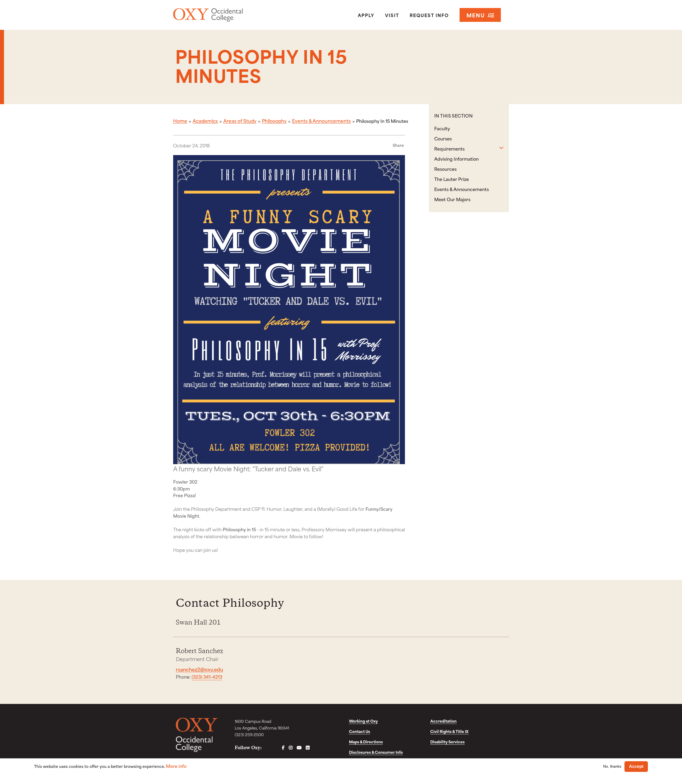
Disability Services (447, 742)
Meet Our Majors (452, 199)
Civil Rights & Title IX (449, 731)
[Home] (227, 15)
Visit (392, 15)
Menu (475, 15)
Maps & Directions (366, 742)
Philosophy (274, 120)
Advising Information (456, 158)
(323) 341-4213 (207, 676)
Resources (445, 169)
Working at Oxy (363, 721)
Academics (205, 120)
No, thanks (612, 766)
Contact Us (359, 731)
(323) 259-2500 (249, 734)
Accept (636, 766)
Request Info (429, 15)
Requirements (449, 148)
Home (180, 120)
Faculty (442, 128)
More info (176, 766)
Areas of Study (240, 120)
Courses (443, 138)
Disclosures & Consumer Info (376, 752)
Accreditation (443, 721)
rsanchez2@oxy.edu (199, 669)
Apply (366, 15)
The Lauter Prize (451, 179)
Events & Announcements (321, 120)
